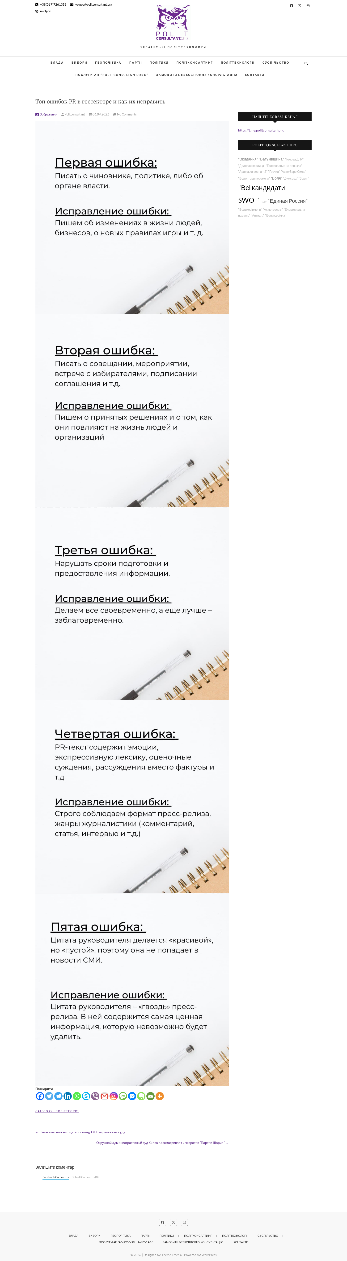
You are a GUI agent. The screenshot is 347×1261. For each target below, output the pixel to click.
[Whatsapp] (77, 1096)
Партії (135, 62)
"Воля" (276, 178)
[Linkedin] (67, 1096)
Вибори (79, 62)
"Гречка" (274, 171)
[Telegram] (58, 1096)
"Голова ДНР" (294, 159)
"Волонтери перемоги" (254, 178)
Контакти (254, 75)
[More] (160, 1096)
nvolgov (45, 11)
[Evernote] (141, 1096)
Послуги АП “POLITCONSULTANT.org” (112, 75)
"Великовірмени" (250, 209)
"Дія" (264, 201)
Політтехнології (238, 62)
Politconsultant (75, 114)
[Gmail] (104, 1096)
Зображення (48, 114)
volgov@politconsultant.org (93, 4)
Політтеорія (67, 1111)
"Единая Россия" (288, 200)
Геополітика (108, 62)
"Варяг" (303, 178)
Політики (159, 62)
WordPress (209, 1255)
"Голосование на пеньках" (284, 166)
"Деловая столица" (251, 166)
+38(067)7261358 (53, 4)
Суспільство (275, 62)
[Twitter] (49, 1096)
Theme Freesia (172, 1255)
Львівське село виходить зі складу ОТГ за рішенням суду (80, 1132)
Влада (57, 62)
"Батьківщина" (271, 159)
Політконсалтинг (195, 62)
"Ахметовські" (273, 209)
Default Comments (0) (85, 1177)
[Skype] (86, 1096)
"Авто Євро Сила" (293, 171)
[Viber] (95, 1096)
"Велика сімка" (275, 215)
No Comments (127, 114)
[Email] (150, 1096)
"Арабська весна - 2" (252, 171)
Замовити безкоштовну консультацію (196, 75)
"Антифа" (257, 215)
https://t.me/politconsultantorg (261, 130)
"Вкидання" (248, 159)
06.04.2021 (101, 114)
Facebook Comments (55, 1177)
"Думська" (290, 178)
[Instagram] (114, 1096)
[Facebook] (40, 1096)
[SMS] (123, 1096)
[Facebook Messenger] (132, 1096)
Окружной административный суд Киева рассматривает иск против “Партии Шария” (162, 1143)
